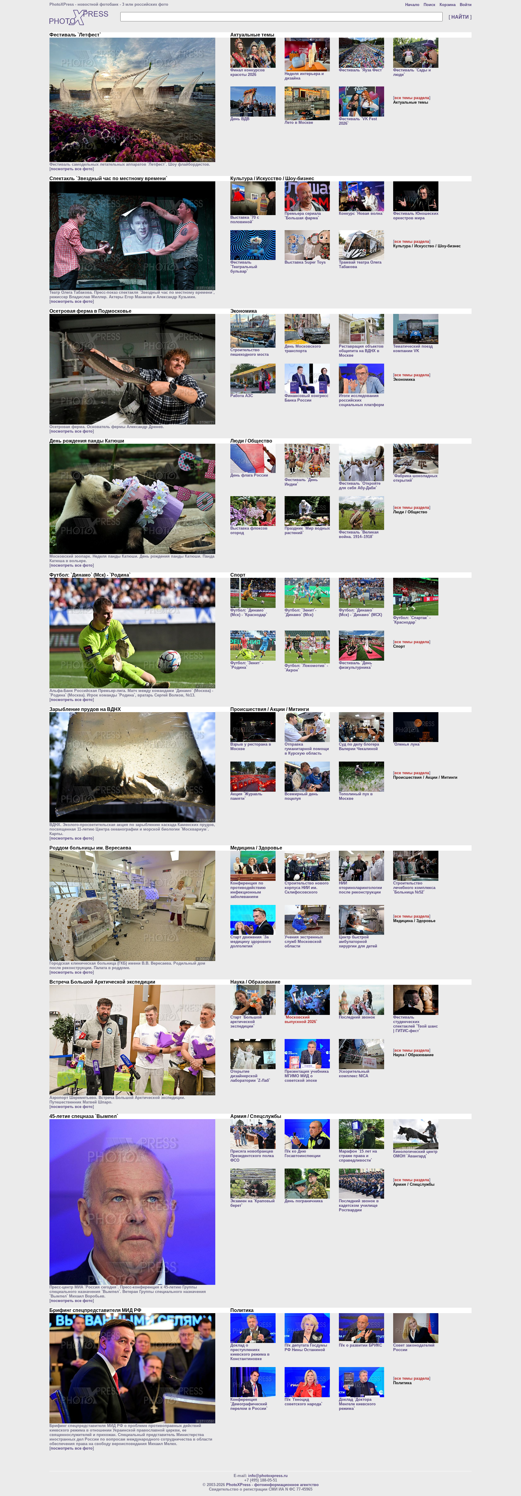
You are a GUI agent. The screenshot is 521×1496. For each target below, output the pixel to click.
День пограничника (304, 1201)
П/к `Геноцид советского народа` (303, 1401)
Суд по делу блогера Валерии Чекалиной (359, 746)
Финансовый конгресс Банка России (306, 397)
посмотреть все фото (72, 169)
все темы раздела (411, 97)
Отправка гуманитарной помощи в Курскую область (307, 749)
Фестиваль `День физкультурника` (355, 665)
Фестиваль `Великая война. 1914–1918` (359, 534)
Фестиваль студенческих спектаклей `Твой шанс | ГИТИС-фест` (415, 1024)
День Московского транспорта (303, 348)
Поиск (429, 4)
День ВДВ (239, 119)
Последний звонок (357, 1017)
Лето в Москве (299, 122)
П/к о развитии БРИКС (360, 1345)
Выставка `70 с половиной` (244, 219)
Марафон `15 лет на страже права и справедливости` (358, 1156)
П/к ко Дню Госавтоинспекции (302, 1153)
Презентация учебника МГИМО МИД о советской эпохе (307, 1076)
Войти (466, 4)
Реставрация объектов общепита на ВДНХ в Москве (361, 351)
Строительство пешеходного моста (249, 352)
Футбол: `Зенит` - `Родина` (246, 665)
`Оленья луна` (407, 744)
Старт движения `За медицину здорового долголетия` (250, 941)
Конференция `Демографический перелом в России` (248, 1404)
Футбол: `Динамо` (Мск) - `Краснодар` (248, 612)
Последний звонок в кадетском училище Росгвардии (359, 1205)
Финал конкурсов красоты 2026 (247, 72)
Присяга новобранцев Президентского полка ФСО (252, 1156)
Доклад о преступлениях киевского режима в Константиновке (250, 1352)
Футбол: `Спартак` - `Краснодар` (412, 619)
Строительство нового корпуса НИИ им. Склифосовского (307, 887)
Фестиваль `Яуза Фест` (361, 70)
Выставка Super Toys (305, 262)
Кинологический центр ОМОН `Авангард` (415, 1153)
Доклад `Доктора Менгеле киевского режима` (357, 1404)
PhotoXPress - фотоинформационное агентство (272, 1484)
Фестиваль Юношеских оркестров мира (415, 215)
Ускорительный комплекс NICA (354, 1073)
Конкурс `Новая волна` (361, 213)
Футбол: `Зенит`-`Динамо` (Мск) (300, 612)
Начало (412, 4)
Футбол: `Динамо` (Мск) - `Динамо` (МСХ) (360, 612)
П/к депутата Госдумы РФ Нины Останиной (306, 1347)
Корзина (448, 4)
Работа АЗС (241, 395)
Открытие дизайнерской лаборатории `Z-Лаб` (250, 1076)
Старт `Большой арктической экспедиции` (246, 1021)
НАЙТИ (460, 17)
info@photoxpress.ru (268, 1475)
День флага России (249, 475)
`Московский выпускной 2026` (301, 1019)
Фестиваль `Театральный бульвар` (243, 267)
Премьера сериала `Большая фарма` (303, 215)
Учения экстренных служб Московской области (304, 941)
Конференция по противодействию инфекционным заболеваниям (248, 890)
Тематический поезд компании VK (413, 348)
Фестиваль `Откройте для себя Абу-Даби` (359, 485)
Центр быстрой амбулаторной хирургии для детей (358, 941)
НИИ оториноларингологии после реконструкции (360, 887)
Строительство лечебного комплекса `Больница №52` (414, 887)
